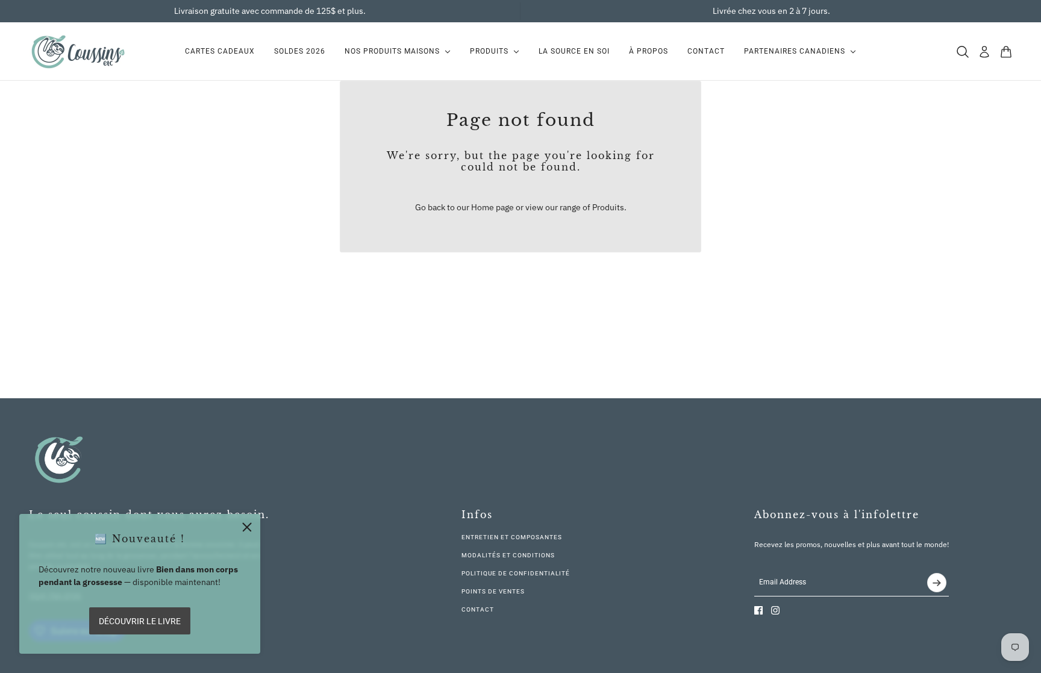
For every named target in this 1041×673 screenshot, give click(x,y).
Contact (477, 609)
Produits (608, 207)
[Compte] (984, 52)
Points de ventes (493, 591)
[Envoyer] (936, 582)
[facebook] (758, 610)
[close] (247, 527)
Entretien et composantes (511, 537)
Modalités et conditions (508, 555)
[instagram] (775, 610)
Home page (492, 207)
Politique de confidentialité (515, 573)
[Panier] (1006, 52)
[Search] (963, 52)
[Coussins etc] (78, 51)
